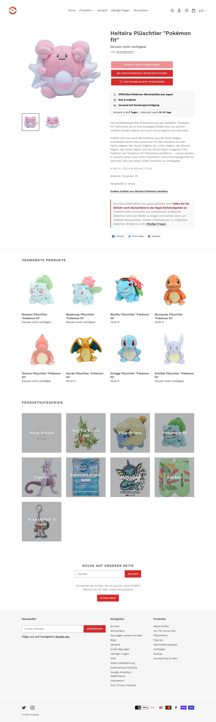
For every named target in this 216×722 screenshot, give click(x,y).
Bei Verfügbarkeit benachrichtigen (142, 73)
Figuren (158, 640)
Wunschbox (108, 598)
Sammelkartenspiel (165, 644)
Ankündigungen (120, 649)
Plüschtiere (160, 635)
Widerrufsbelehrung (122, 662)
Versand (115, 644)
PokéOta (34, 714)
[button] (186, 10)
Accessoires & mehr (166, 658)
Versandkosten (124, 51)
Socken (158, 653)
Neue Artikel (161, 626)
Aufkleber (160, 649)
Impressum (117, 680)
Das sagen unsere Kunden (126, 635)
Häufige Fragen (156, 223)
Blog (113, 640)
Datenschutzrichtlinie (123, 667)
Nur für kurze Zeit (165, 630)
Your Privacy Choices (123, 685)
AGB (113, 658)
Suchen (133, 574)
